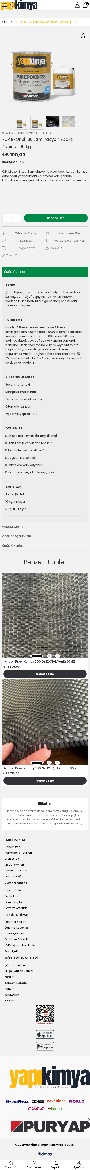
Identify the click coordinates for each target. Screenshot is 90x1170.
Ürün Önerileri (13, 546)
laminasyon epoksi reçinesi (25, 811)
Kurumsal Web (14, 876)
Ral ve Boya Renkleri (18, 853)
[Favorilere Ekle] (83, 35)
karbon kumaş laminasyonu (26, 819)
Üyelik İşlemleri (15, 933)
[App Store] (45, 1034)
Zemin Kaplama (15, 902)
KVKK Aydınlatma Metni (20, 945)
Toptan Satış (13, 890)
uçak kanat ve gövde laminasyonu (57, 823)
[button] (37, 656)
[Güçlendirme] (11, 22)
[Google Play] (45, 1046)
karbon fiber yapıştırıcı (65, 815)
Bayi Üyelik (12, 951)
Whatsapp (12, 995)
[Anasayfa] (7, 22)
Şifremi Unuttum (15, 965)
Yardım (9, 977)
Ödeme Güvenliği (16, 928)
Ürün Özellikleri (17, 272)
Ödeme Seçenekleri (16, 536)
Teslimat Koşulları (16, 922)
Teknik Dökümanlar (18, 871)
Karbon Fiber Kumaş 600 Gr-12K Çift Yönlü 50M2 (39, 768)
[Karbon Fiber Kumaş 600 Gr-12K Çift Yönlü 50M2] (45, 722)
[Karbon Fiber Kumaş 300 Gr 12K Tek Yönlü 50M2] (45, 615)
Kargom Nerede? (16, 983)
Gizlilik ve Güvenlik (17, 939)
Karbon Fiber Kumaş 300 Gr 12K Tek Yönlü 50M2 (39, 661)
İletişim (9, 1000)
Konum (9, 989)
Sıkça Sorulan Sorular (19, 971)
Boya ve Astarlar (16, 908)
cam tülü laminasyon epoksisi (29, 815)
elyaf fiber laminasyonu (62, 819)
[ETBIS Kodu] (45, 1015)
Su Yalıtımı (11, 896)
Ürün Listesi (12, 859)
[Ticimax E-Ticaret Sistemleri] (45, 1154)
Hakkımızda (13, 847)
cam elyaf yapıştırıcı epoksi (64, 811)
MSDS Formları (14, 865)
